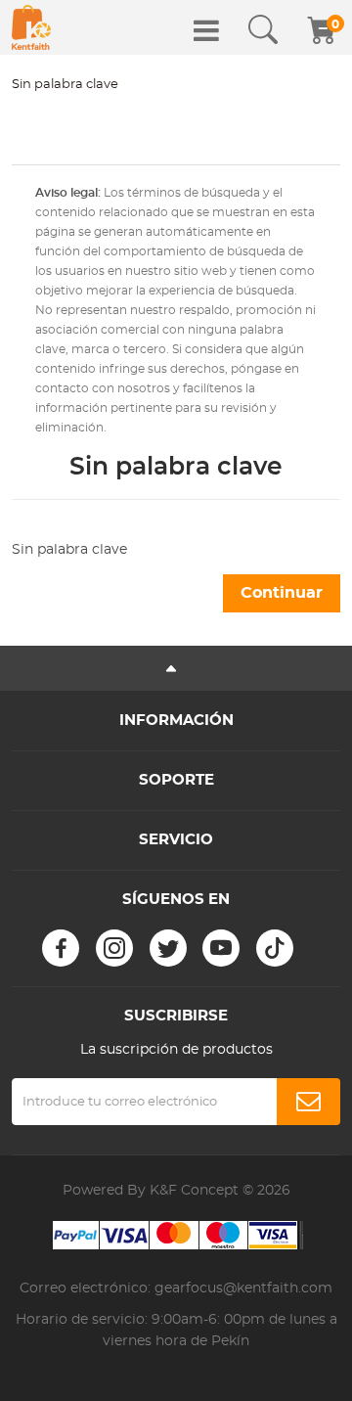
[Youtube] (221, 948)
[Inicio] (31, 27)
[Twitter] (168, 948)
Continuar (282, 593)
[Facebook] (60, 948)
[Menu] (206, 30)
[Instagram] (114, 948)
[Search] (263, 30)
